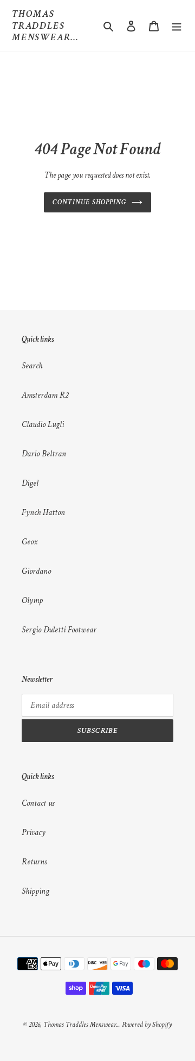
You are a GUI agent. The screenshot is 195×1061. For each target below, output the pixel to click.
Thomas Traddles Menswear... (45, 25)
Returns (34, 862)
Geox (29, 542)
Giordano (36, 571)
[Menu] (176, 25)
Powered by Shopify (147, 1024)
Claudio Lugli (43, 424)
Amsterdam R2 (45, 395)
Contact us (38, 803)
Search (32, 366)
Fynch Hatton (43, 512)
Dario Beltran (44, 454)
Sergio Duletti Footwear (59, 630)
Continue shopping (89, 202)
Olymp (32, 600)
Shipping (35, 891)
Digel (30, 483)
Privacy (34, 832)
